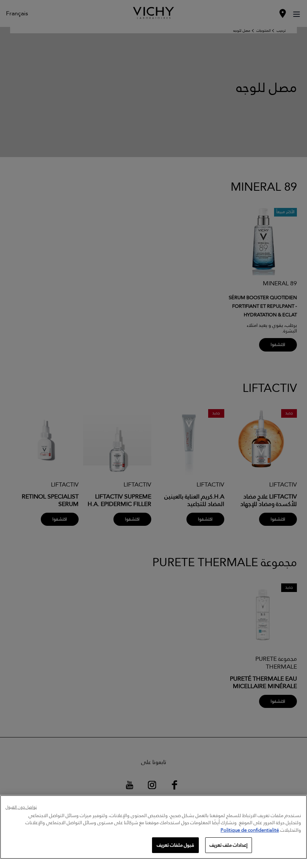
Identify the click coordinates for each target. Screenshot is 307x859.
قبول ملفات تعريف (175, 844)
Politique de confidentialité (250, 829)
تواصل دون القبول (21, 807)
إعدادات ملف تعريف (228, 844)
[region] (153, 827)
